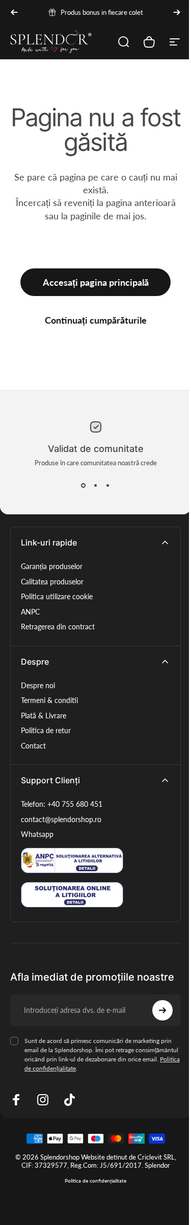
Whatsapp (37, 834)
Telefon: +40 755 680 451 (61, 804)
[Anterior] (14, 12)
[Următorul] (177, 12)
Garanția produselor (52, 566)
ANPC (30, 611)
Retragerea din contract (58, 626)
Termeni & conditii (49, 700)
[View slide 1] (83, 485)
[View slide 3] (108, 485)
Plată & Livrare (43, 715)
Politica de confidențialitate (95, 1180)
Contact (33, 745)
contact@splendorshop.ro (61, 819)
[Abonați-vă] (162, 1010)
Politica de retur (46, 730)
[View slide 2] (96, 485)
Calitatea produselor (52, 581)
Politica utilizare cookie (57, 596)
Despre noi (38, 685)
